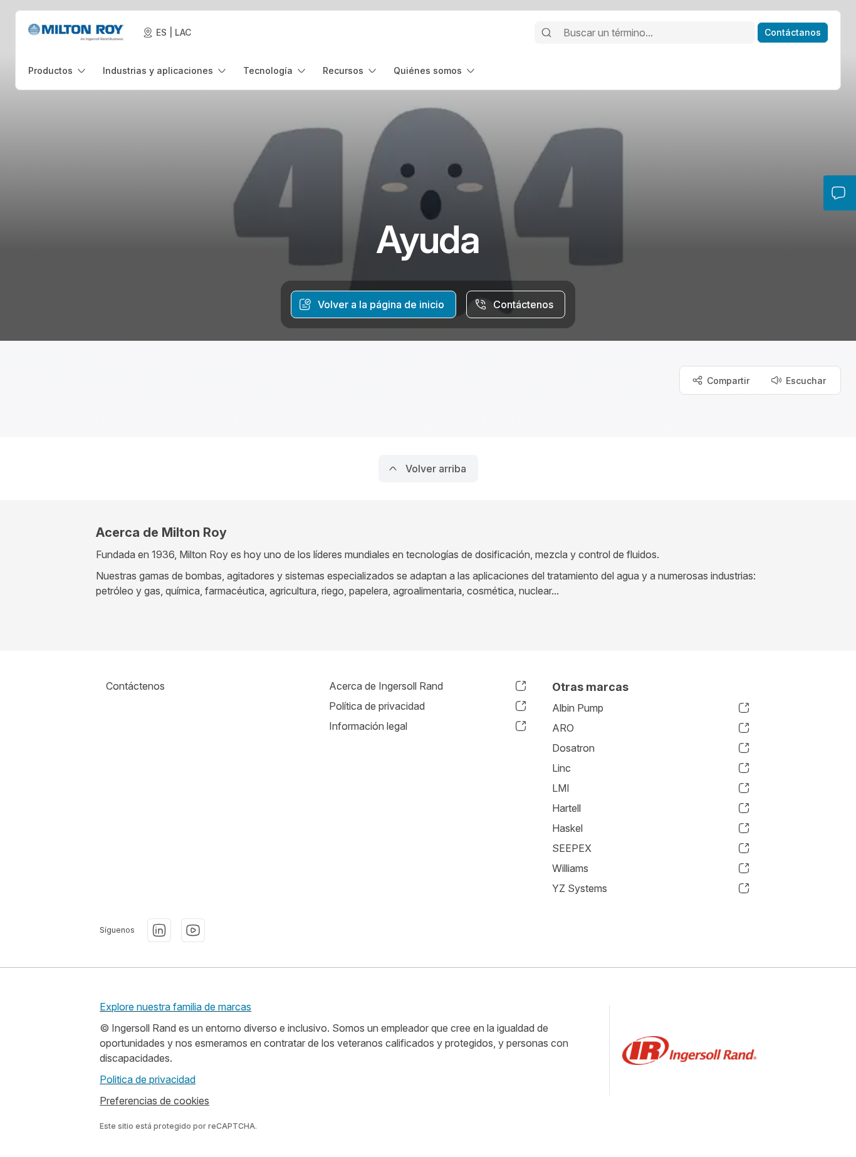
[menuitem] (58, 70)
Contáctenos (135, 686)
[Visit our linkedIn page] (159, 930)
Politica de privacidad (148, 1079)
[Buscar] (546, 32)
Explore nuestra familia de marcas (175, 1006)
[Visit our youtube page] (193, 930)
